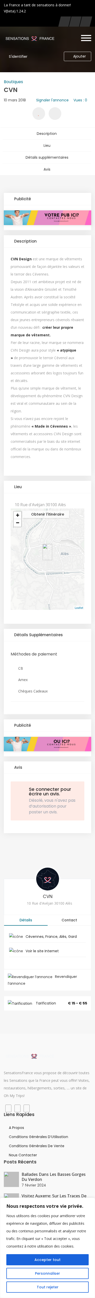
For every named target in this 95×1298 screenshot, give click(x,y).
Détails (26, 920)
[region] (47, 1248)
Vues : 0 (80, 100)
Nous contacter (23, 1155)
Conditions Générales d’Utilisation (38, 1136)
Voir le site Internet (42, 951)
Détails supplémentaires (47, 157)
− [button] (17, 523)
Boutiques (13, 82)
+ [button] (17, 515)
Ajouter (79, 56)
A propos (16, 1127)
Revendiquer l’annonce (42, 980)
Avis (47, 169)
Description (47, 133)
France (51, 936)
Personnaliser (47, 1273)
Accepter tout (47, 1259)
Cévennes (35, 936)
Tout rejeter (48, 1287)
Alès (62, 936)
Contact (69, 920)
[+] (11, 1179)
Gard (72, 936)
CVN (47, 896)
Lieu (47, 145)
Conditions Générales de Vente (36, 1145)
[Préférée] (38, 113)
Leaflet (79, 608)
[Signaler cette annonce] (55, 113)
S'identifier (18, 56)
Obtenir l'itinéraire (47, 514)
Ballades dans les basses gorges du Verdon (54, 1177)
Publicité (22, 199)
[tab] (47, 199)
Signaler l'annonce (52, 100)
